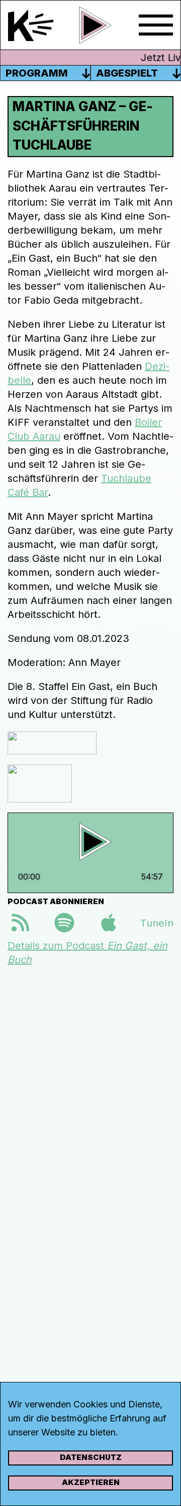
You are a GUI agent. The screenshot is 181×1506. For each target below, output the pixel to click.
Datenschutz (91, 1457)
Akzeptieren (91, 1482)
